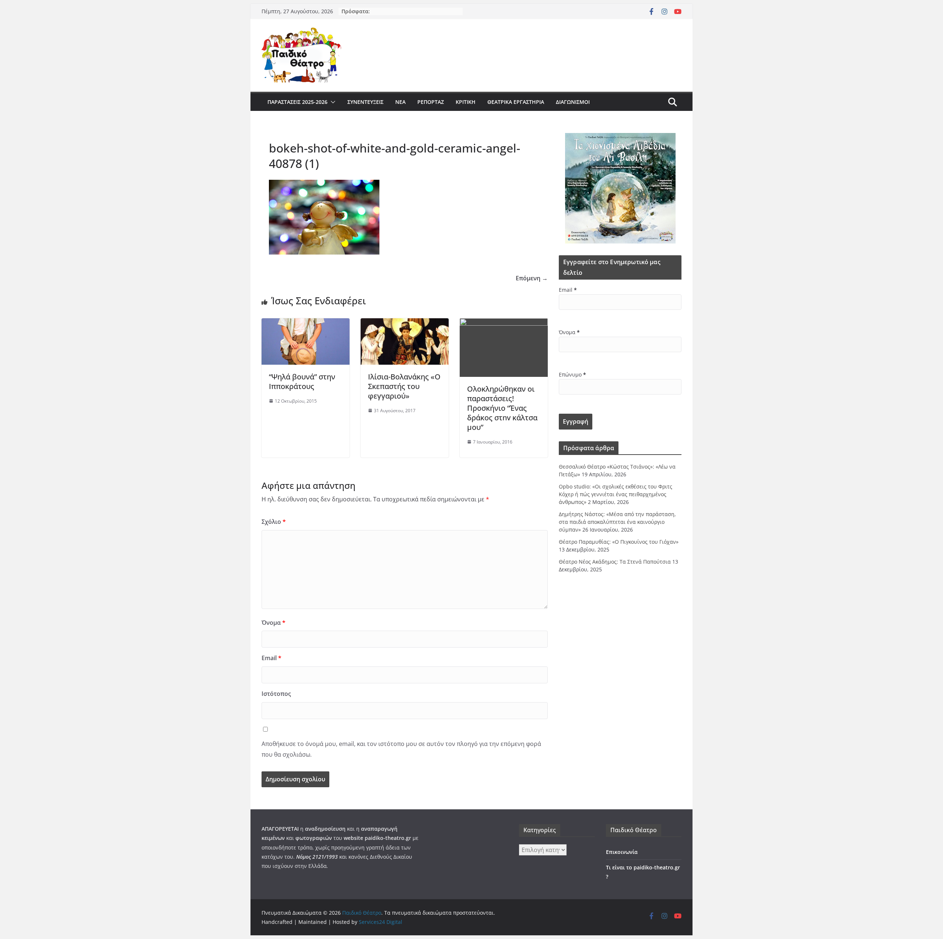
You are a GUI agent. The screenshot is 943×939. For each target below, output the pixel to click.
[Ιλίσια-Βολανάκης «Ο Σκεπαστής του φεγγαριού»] (405, 323)
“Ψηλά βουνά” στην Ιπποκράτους (302, 381)
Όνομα (273, 623)
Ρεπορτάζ (430, 101)
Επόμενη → (532, 278)
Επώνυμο (572, 374)
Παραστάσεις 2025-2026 (297, 101)
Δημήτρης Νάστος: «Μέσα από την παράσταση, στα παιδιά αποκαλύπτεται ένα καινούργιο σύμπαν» (617, 522)
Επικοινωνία (622, 851)
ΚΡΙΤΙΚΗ (466, 101)
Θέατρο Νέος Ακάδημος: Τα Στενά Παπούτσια (615, 561)
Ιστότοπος (276, 694)
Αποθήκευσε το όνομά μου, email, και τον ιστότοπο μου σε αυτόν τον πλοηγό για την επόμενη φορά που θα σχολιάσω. (401, 749)
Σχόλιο (274, 522)
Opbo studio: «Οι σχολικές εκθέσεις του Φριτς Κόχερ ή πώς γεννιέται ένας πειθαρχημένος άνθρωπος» (615, 494)
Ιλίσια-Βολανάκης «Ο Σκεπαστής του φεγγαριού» (404, 386)
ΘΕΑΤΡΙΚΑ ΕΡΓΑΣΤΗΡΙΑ (515, 101)
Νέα (400, 101)
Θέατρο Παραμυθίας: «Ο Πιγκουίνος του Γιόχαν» (619, 541)
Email (271, 658)
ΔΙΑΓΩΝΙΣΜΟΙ (573, 101)
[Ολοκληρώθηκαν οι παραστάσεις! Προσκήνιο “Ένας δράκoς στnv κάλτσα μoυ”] (504, 323)
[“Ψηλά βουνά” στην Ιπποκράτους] (306, 323)
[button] (331, 102)
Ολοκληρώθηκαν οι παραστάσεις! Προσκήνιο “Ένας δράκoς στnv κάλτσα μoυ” (502, 408)
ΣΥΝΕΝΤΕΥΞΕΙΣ (365, 101)
